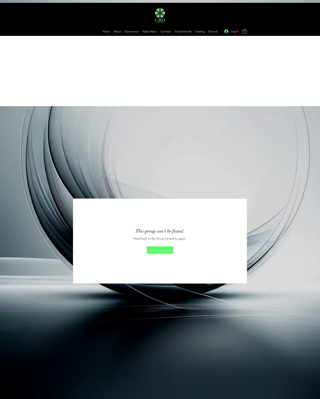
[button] (200, 31)
